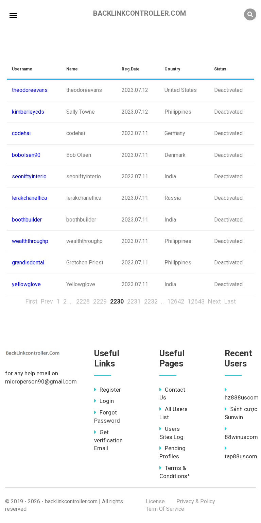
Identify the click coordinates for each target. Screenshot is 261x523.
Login (107, 400)
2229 (100, 301)
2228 (83, 301)
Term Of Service (165, 509)
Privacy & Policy (195, 501)
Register (110, 389)
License (155, 501)
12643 (196, 301)
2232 (151, 301)
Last (230, 301)
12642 (175, 301)
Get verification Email (108, 440)
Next (214, 301)
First (31, 301)
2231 (134, 301)
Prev (47, 301)
